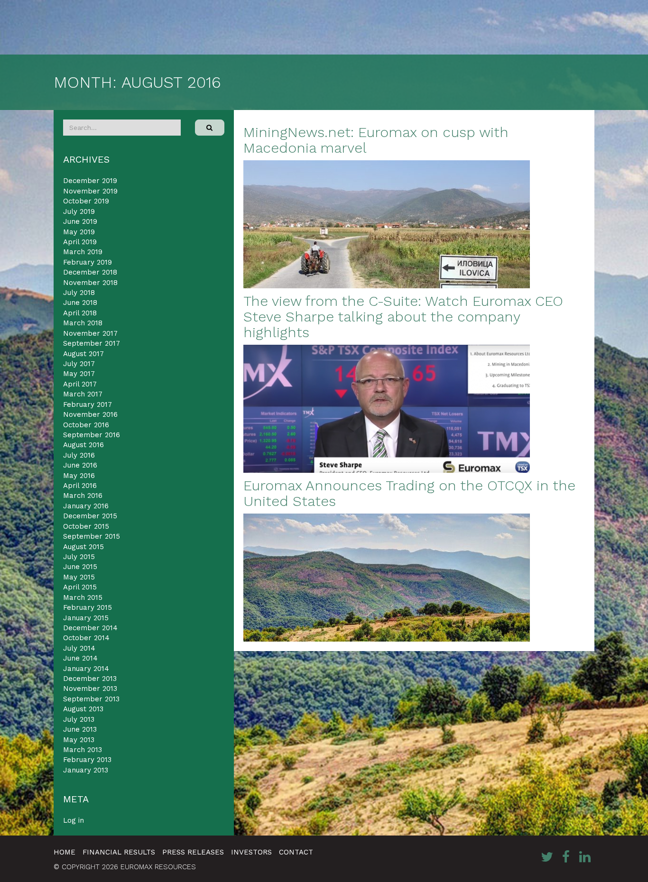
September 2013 (91, 699)
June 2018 (80, 302)
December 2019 (90, 180)
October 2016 (86, 425)
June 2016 (80, 465)
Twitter (546, 856)
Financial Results (119, 852)
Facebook (565, 856)
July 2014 (79, 648)
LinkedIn (584, 856)
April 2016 (80, 485)
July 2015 (79, 556)
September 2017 (91, 343)
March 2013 (82, 749)
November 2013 (90, 688)
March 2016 (82, 495)
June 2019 (80, 221)
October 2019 (86, 201)
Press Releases (193, 852)
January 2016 (86, 506)
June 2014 (80, 658)
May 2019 (79, 232)
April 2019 (80, 242)
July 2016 (79, 455)
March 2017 (82, 394)
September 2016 (91, 435)
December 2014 (90, 628)
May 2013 (78, 739)
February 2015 (87, 607)
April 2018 (80, 313)
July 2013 (78, 719)
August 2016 (83, 445)
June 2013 (80, 729)
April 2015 (80, 587)
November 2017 (90, 333)
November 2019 (90, 191)
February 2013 (87, 759)
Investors (251, 852)
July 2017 (79, 363)
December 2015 (90, 516)
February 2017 (87, 404)
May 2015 (79, 577)
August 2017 (83, 353)
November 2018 (90, 282)
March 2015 (82, 597)
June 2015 (80, 566)
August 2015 (83, 546)
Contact (296, 852)
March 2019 (82, 252)
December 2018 (90, 272)
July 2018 (79, 292)
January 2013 (85, 770)
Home (64, 852)
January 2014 (86, 668)
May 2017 (79, 373)
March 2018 (82, 323)
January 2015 (86, 618)
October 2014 (86, 638)
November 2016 (90, 414)
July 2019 (79, 211)
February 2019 (87, 262)
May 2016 (79, 475)
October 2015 (86, 526)
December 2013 (90, 678)
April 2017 (80, 384)
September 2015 (91, 536)
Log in (73, 820)
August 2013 (83, 709)
